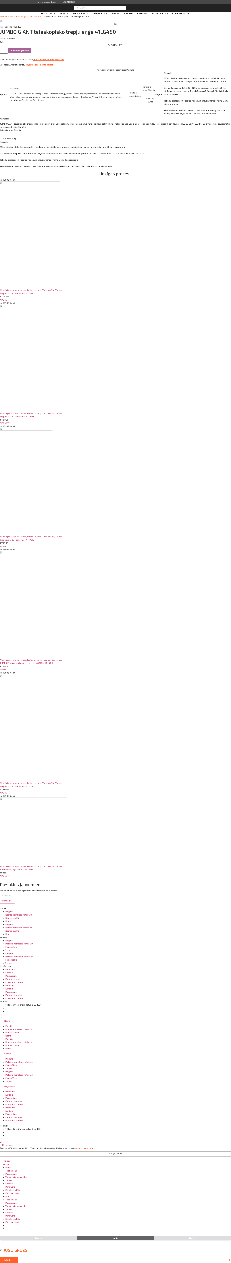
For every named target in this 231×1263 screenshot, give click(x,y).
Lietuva (192, 1238)
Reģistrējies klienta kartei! (40, 64)
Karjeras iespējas (13, 979)
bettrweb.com (85, 1148)
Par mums (142, 13)
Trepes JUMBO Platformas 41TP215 (17, 539)
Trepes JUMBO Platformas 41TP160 (17, 786)
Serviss (115, 13)
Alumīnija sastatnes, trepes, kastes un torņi (20, 290)
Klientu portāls (160, 13)
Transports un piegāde (16, 1177)
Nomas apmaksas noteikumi (18, 914)
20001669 (13, 1011)
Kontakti (128, 13)
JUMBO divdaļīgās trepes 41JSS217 (16, 869)
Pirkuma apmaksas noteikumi (19, 943)
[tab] (115, 1020)
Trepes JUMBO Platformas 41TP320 (17, 293)
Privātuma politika (14, 982)
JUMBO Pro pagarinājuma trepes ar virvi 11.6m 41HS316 (26, 663)
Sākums (3, 16)
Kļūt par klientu (180, 13)
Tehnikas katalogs (17, 16)
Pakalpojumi (79, 13)
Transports (99, 13)
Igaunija (38, 1238)
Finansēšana (11, 947)
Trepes (58, 290)
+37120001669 (69, 2)
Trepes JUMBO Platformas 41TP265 (17, 416)
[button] (4, 299)
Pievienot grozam (19, 50)
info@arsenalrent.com (46, 2)
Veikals (7, 1053)
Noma (63, 13)
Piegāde (9, 911)
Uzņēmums (9, 1086)
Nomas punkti (12, 918)
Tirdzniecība (46, 13)
